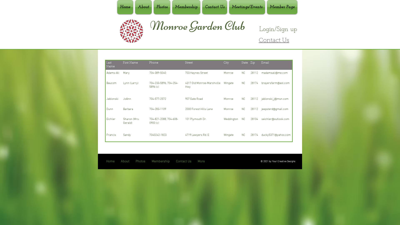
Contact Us (274, 41)
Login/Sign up (278, 29)
